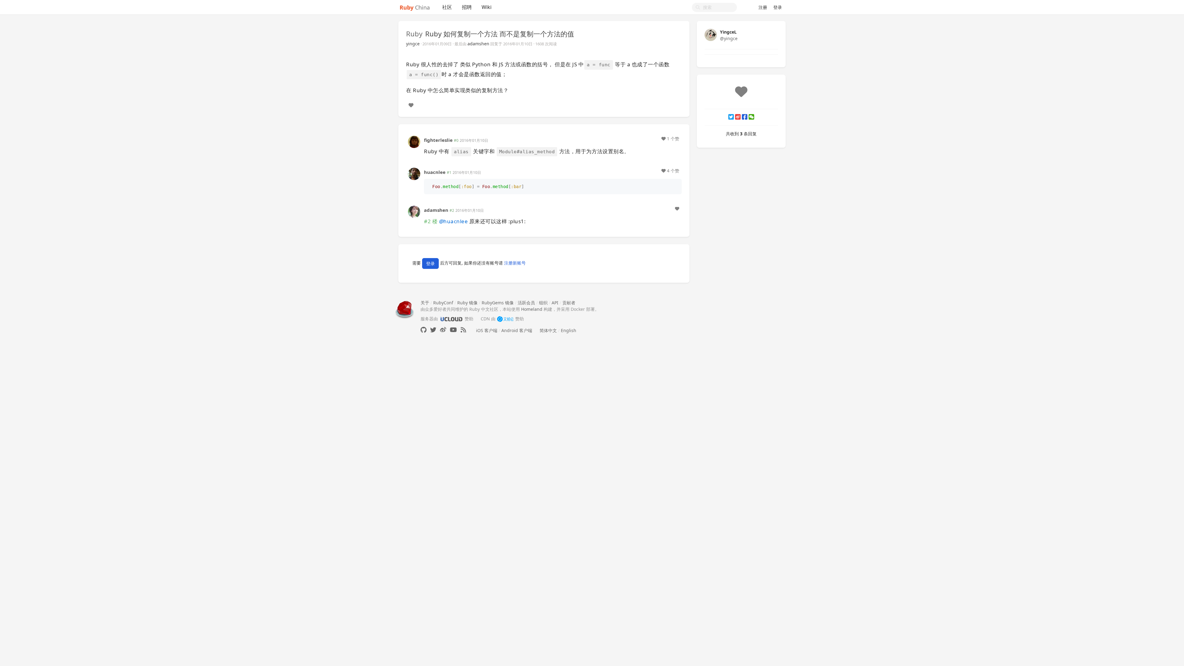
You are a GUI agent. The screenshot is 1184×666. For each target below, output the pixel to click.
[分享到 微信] (751, 117)
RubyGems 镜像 (498, 303)
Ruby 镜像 (467, 303)
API (555, 303)
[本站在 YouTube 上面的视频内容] (453, 330)
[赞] (411, 105)
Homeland (531, 309)
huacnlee (435, 172)
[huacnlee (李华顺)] (414, 173)
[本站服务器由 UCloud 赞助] (451, 319)
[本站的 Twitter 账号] (433, 330)
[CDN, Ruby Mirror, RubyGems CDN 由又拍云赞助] (505, 318)
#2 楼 (431, 221)
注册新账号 (515, 263)
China (415, 7)
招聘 (467, 7)
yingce (413, 44)
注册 (762, 7)
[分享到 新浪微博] (738, 117)
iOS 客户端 (486, 330)
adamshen (478, 44)
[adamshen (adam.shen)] (414, 211)
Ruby (414, 33)
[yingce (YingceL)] (711, 34)
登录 (777, 7)
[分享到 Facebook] (744, 117)
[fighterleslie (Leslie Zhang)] (414, 141)
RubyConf (443, 303)
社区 (447, 7)
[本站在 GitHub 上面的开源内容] (423, 330)
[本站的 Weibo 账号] (443, 330)
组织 (543, 303)
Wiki (486, 7)
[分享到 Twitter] (731, 117)
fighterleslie (438, 140)
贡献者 (568, 303)
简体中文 (548, 330)
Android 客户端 (516, 330)
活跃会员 (526, 303)
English (568, 330)
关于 (425, 303)
